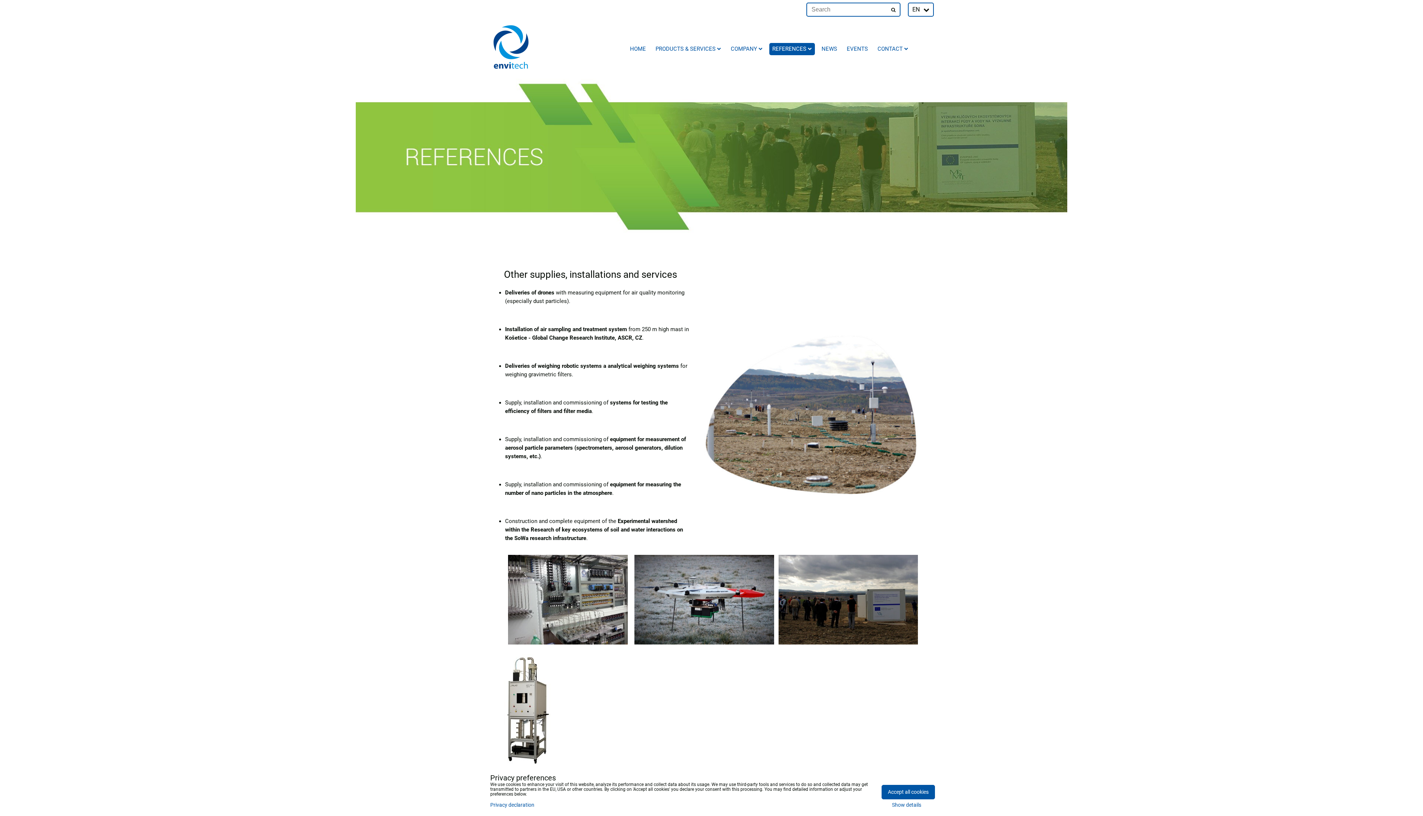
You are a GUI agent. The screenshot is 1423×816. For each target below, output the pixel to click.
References (789, 49)
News (829, 49)
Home (638, 49)
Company (744, 49)
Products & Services (686, 49)
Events (857, 49)
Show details (906, 805)
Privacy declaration (512, 805)
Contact (890, 49)
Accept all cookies (908, 792)
